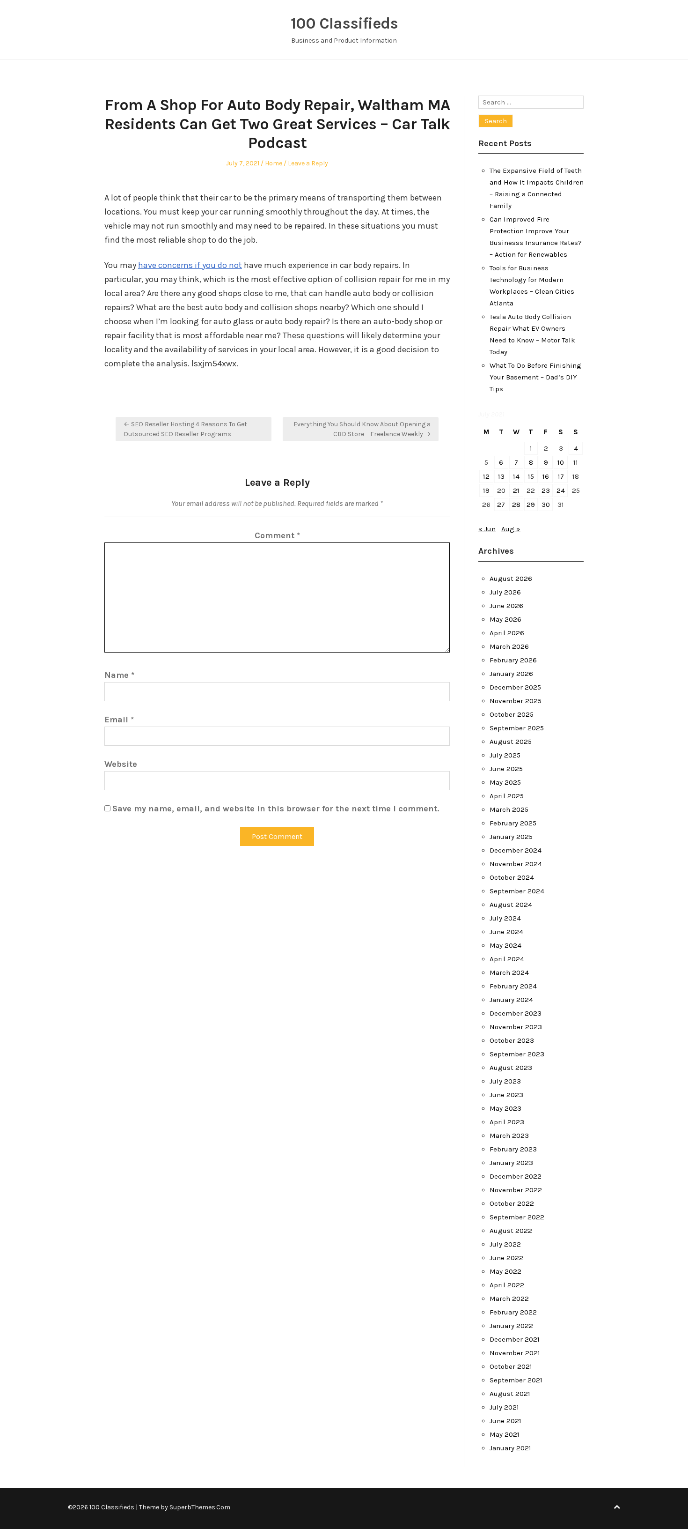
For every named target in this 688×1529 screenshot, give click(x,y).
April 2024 (507, 959)
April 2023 (507, 1122)
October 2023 (512, 1040)
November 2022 (516, 1190)
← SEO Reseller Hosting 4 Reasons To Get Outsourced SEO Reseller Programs (185, 429)
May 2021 (505, 1434)
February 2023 (513, 1149)
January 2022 (511, 1325)
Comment (277, 535)
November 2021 (515, 1353)
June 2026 (506, 605)
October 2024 (512, 877)
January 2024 (511, 999)
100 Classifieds (344, 23)
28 (516, 504)
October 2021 (511, 1366)
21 (516, 490)
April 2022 (507, 1285)
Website (120, 764)
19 (486, 490)
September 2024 (517, 891)
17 (561, 476)
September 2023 (517, 1054)
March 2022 (509, 1298)
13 (501, 476)
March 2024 (509, 972)
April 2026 (507, 633)
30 (546, 504)
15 (531, 476)
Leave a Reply (308, 163)
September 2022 (517, 1217)
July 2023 (505, 1081)
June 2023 (506, 1095)
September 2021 (516, 1380)
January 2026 (511, 673)
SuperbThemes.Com (199, 1507)
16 (545, 476)
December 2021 (515, 1339)
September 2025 (517, 728)
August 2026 (511, 578)
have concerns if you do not (190, 265)
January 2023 (511, 1162)
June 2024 (506, 932)
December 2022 (516, 1176)
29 (531, 504)
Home (273, 163)
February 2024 (513, 986)
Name (119, 675)
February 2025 (513, 823)
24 (560, 490)
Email (119, 719)
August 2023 (511, 1067)
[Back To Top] (617, 1507)
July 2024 (505, 918)
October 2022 (512, 1203)
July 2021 (504, 1407)
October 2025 (512, 714)
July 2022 (505, 1244)
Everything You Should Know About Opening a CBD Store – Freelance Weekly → (362, 429)
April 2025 (507, 796)
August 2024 (511, 904)
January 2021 (510, 1448)
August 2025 (511, 741)
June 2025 (506, 768)
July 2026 (505, 592)
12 (486, 476)
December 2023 (516, 1013)
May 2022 (505, 1271)
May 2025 (505, 782)
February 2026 (513, 660)
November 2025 (516, 701)
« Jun (487, 529)
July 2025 (505, 755)
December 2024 (516, 850)
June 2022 (506, 1258)
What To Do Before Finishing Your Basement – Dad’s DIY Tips (535, 377)
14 (516, 476)
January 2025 (511, 836)
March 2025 (509, 809)
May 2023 (505, 1108)
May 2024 (505, 945)
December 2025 (515, 687)
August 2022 (511, 1230)
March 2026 (509, 646)
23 (546, 490)
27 (501, 504)
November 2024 (516, 864)
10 (560, 462)
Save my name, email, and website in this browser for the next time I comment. (275, 808)
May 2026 (505, 619)
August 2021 (510, 1393)
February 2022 (513, 1312)
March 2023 (509, 1135)
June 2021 (505, 1421)
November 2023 (516, 1027)
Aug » (510, 529)
